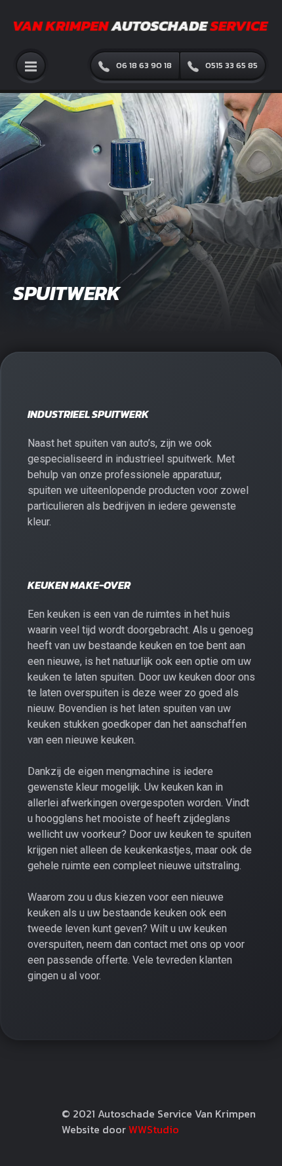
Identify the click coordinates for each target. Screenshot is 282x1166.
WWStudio (154, 1129)
